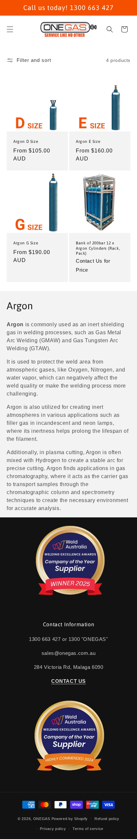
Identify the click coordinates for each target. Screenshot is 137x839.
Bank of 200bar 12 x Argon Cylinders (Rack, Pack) (98, 248)
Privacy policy (53, 829)
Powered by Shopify (70, 818)
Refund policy (106, 819)
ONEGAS (41, 818)
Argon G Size (25, 243)
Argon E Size (88, 141)
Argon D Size (25, 141)
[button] (10, 29)
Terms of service (87, 829)
